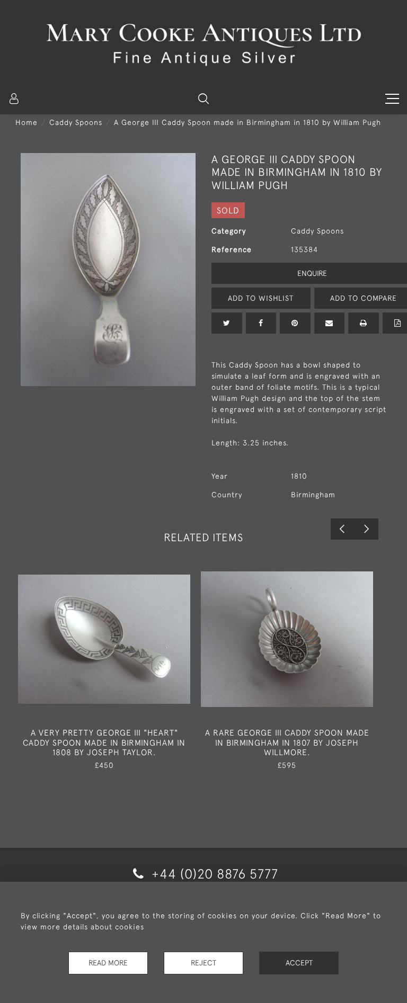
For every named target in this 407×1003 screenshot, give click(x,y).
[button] (203, 98)
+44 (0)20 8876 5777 (213, 873)
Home (26, 122)
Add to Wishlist (261, 298)
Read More (108, 963)
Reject (203, 963)
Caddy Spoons (75, 122)
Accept (299, 963)
